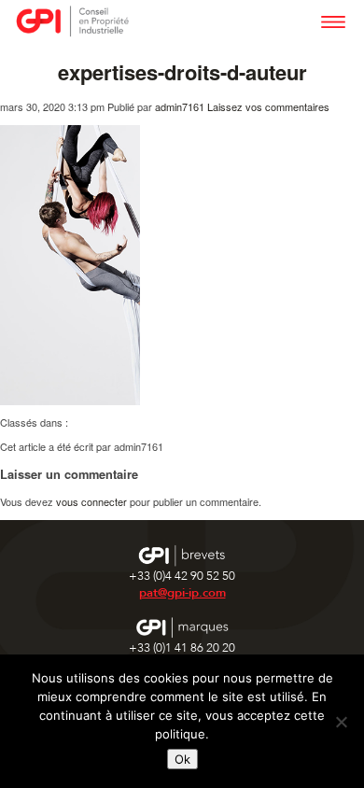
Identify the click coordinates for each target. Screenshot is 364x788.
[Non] (340, 721)
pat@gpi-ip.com (182, 592)
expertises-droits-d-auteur (182, 72)
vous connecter (91, 501)
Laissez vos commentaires (268, 106)
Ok (182, 759)
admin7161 (179, 106)
